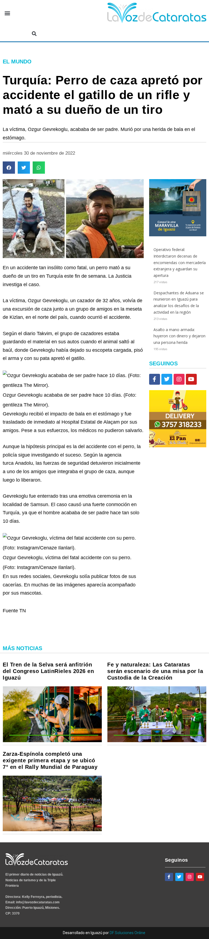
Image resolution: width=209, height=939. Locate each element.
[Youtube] (191, 379)
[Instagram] (179, 379)
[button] (7, 13)
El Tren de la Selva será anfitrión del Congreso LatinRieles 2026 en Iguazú (48, 671)
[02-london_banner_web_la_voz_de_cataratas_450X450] (177, 234)
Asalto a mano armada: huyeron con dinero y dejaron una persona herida (179, 336)
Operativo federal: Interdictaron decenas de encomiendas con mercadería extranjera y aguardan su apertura (179, 262)
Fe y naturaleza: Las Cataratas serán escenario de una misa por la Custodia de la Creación (155, 671)
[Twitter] (166, 379)
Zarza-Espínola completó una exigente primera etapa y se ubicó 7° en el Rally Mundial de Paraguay (50, 760)
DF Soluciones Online (127, 933)
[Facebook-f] (154, 379)
